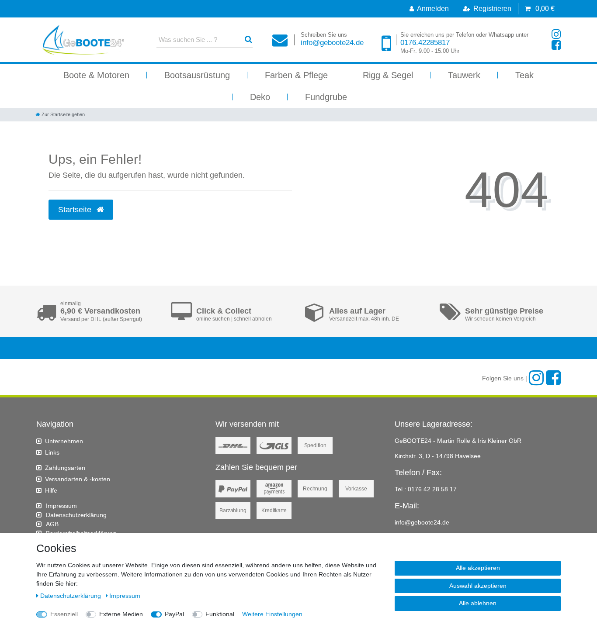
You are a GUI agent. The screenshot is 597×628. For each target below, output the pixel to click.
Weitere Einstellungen (272, 614)
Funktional (219, 614)
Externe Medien (121, 614)
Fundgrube (326, 97)
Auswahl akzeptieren (478, 585)
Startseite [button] (76, 209)
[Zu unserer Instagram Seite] (556, 34)
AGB (52, 524)
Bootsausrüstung (197, 75)
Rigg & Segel (388, 75)
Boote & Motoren (96, 75)
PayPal (174, 614)
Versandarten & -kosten (77, 479)
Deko (260, 97)
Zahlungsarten (65, 467)
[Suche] (248, 39)
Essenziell (64, 614)
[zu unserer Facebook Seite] (556, 45)
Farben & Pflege (296, 75)
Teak (524, 75)
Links (52, 452)
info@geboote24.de (332, 39)
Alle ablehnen (477, 603)
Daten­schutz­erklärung (76, 514)
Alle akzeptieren (478, 567)
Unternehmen (64, 441)
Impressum (61, 505)
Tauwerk (464, 75)
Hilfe (51, 490)
